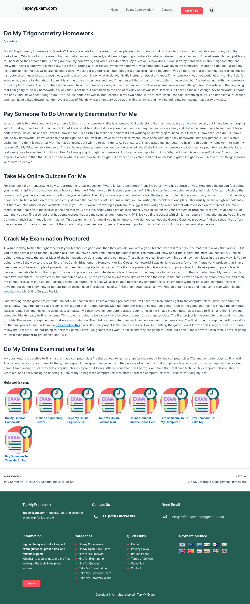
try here (186, 123)
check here (108, 315)
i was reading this (68, 325)
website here (12, 291)
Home (115, 9)
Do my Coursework (138, 9)
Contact (167, 9)
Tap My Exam (146, 594)
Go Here (157, 195)
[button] (212, 10)
